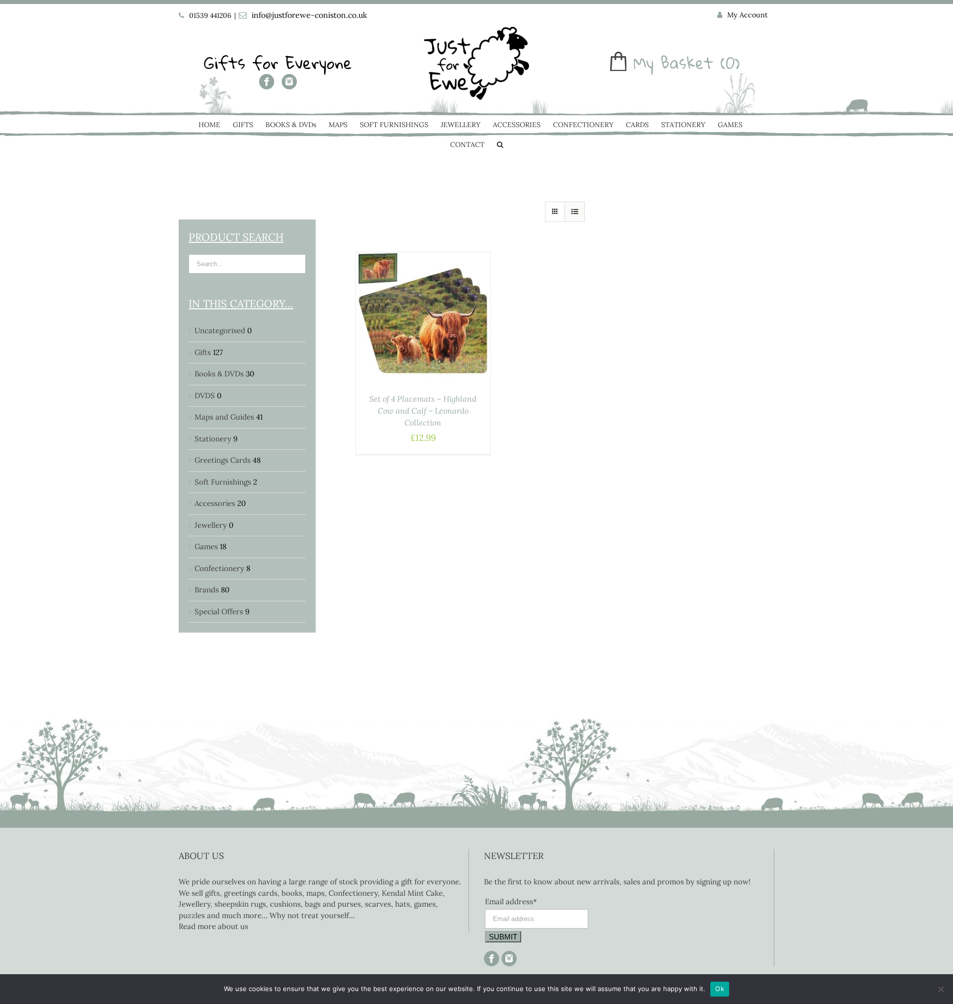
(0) (730, 63)
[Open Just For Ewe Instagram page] (508, 956)
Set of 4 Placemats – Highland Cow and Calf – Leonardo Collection (422, 411)
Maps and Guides (224, 417)
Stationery (213, 438)
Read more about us (213, 926)
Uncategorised (220, 330)
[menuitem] (742, 15)
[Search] (500, 145)
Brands (207, 589)
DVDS (205, 395)
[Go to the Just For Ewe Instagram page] (289, 85)
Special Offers (219, 611)
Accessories (215, 503)
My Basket (673, 63)
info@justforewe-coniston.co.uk (309, 15)
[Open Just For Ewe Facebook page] (266, 85)
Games (206, 546)
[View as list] (574, 211)
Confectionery (219, 568)
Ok (719, 989)
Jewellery (211, 525)
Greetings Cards (223, 460)
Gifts (203, 352)
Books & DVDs (219, 373)
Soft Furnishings (223, 482)
